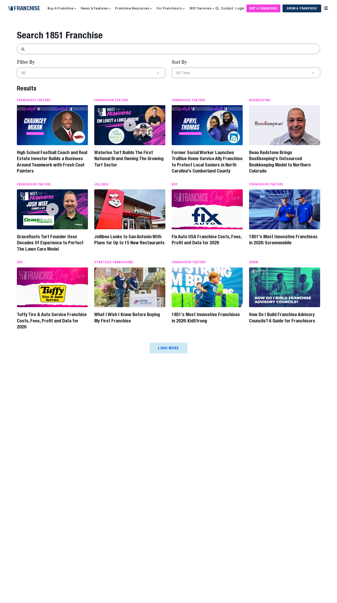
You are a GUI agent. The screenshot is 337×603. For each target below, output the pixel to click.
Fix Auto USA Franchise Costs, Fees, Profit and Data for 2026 (206, 239)
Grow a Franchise (302, 8)
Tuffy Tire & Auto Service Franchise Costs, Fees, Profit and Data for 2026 (52, 321)
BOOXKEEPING (259, 100)
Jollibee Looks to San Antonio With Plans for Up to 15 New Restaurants (129, 239)
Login (239, 8)
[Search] (217, 8)
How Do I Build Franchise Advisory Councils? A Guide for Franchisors (282, 317)
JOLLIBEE (101, 184)
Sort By (179, 62)
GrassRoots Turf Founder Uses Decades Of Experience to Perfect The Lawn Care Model (50, 243)
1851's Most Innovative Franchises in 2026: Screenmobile (283, 239)
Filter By (26, 62)
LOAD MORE (168, 348)
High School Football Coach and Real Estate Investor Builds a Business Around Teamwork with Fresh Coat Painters (52, 162)
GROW (253, 262)
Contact (227, 8)
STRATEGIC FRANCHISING (113, 262)
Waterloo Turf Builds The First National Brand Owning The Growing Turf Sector (128, 159)
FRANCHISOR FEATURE (111, 100)
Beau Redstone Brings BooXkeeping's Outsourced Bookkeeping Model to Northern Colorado (280, 162)
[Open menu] (326, 8)
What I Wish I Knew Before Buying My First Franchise (127, 317)
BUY (175, 184)
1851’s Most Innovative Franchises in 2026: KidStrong (206, 317)
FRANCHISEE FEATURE (34, 100)
